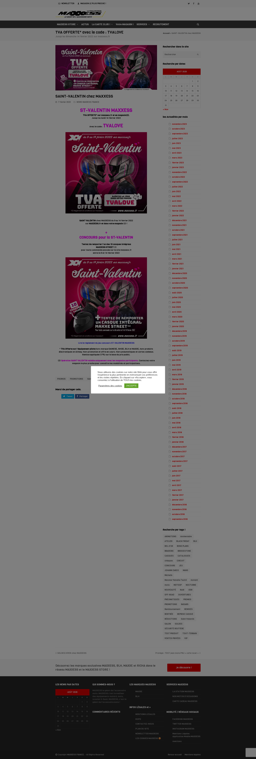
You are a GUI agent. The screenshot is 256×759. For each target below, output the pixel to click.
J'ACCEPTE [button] (131, 386)
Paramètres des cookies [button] (110, 386)
